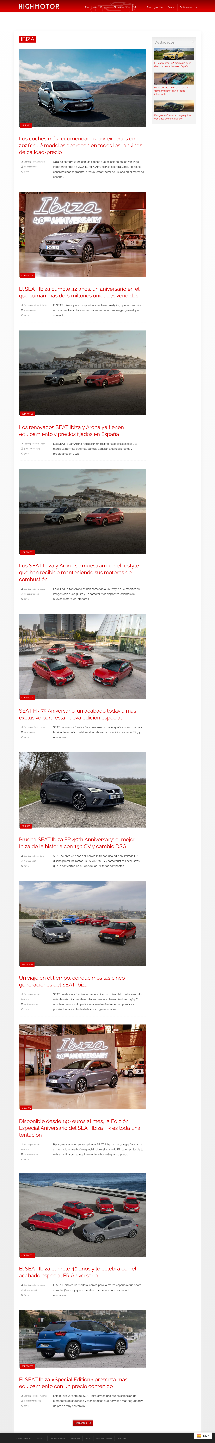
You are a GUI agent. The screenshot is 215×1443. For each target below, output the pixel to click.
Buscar (171, 7)
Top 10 (138, 7)
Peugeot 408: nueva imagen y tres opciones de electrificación (172, 117)
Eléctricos (90, 7)
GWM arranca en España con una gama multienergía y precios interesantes (172, 90)
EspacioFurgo (75, 1438)
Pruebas (104, 7)
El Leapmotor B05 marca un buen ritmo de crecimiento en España (172, 65)
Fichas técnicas (122, 7)
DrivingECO (41, 1438)
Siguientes (81, 1422)
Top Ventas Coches (57, 1438)
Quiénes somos (188, 7)
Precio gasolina (155, 7)
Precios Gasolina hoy (23, 1438)
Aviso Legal (122, 1438)
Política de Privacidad (104, 1438)
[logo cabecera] (39, 6)
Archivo (88, 1438)
